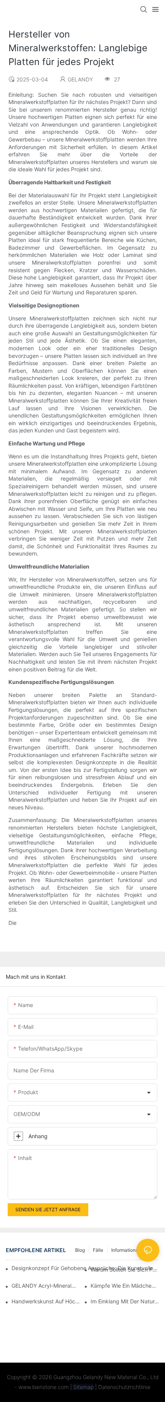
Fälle (98, 1250)
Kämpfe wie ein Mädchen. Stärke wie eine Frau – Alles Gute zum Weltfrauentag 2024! (125, 1285)
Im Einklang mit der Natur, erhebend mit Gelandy (125, 1301)
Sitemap (83, 1387)
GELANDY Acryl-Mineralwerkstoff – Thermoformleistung (46, 1285)
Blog (80, 1250)
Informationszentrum (133, 1250)
